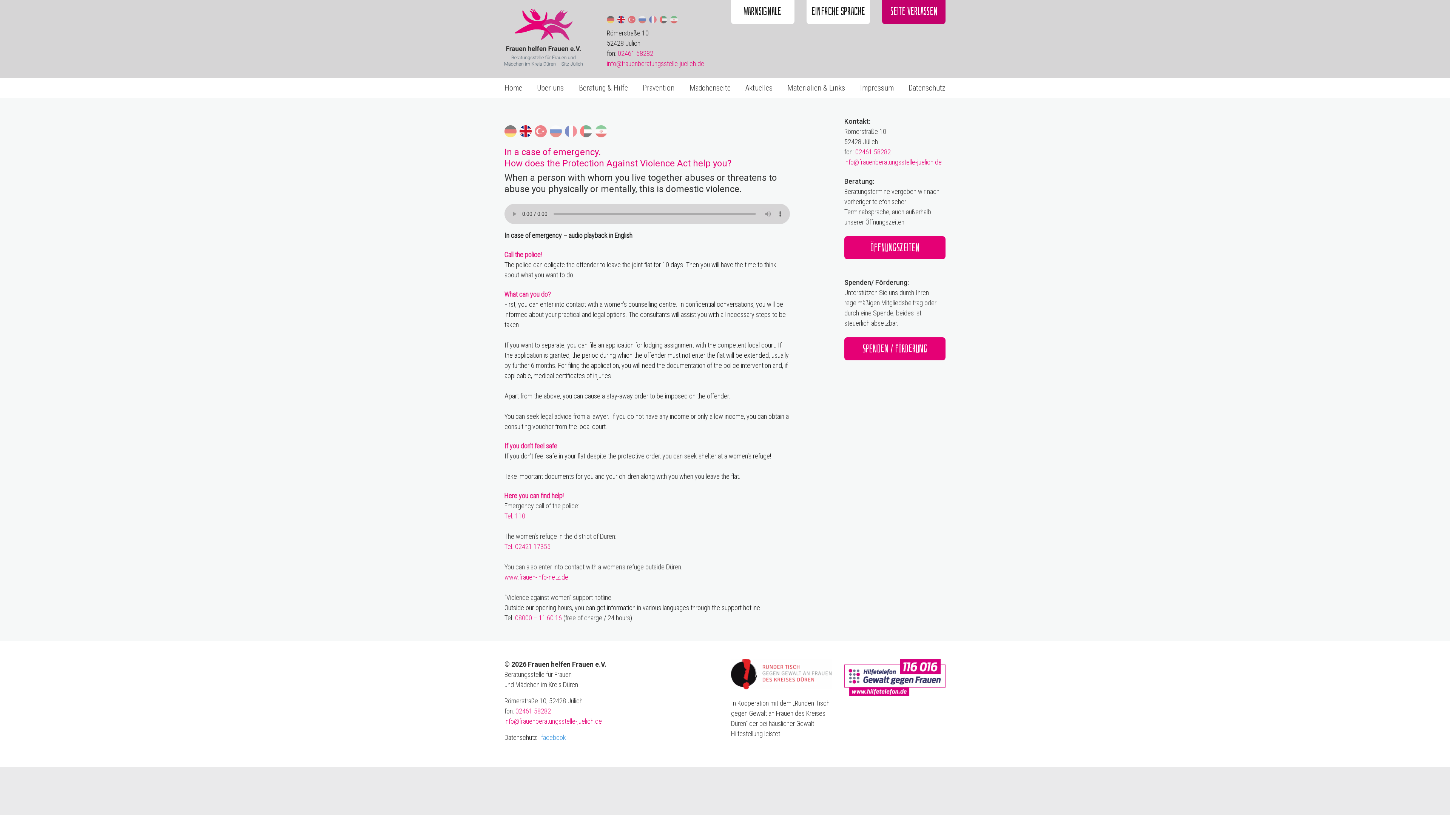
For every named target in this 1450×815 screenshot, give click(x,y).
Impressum (877, 87)
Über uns (550, 87)
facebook (553, 737)
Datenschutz (927, 87)
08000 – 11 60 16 (538, 618)
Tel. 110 (514, 516)
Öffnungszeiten (894, 247)
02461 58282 (635, 53)
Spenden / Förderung (895, 348)
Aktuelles (759, 87)
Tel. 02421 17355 (527, 547)
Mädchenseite (710, 87)
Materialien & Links (816, 87)
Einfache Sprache (838, 11)
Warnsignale (762, 11)
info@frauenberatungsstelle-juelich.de (655, 64)
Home (513, 87)
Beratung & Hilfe (603, 87)
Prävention (658, 87)
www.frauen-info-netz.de (536, 577)
